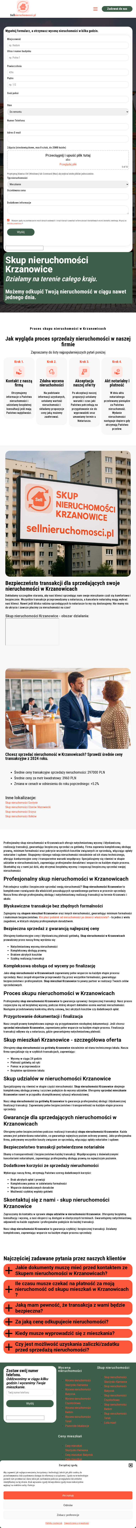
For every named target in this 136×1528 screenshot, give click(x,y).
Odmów (68, 1505)
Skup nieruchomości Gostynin (21, 802)
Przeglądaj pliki (68, 164)
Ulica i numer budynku (19, 51)
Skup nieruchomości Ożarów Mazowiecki (28, 807)
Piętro (10, 78)
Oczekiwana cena (16, 190)
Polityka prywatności (14, 224)
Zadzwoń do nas (117, 8)
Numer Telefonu (16, 120)
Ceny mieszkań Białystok (79, 1455)
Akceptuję (68, 1495)
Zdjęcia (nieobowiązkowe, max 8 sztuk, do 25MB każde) (36, 147)
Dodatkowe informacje (19, 202)
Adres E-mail (14, 132)
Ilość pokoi (13, 93)
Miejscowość (14, 39)
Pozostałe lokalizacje (77, 1426)
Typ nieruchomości (17, 178)
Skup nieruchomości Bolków (20, 816)
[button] (130, 1465)
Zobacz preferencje (68, 1514)
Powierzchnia (14, 66)
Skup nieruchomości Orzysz (20, 811)
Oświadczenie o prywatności (76, 1523)
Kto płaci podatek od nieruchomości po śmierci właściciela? (74, 917)
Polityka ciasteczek (54, 1523)
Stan (9, 105)
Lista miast (110, 1422)
